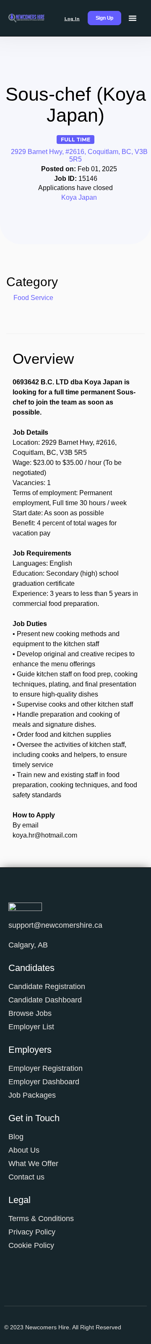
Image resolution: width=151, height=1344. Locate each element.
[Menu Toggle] (132, 18)
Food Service (33, 297)
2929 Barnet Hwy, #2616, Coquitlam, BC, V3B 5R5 (79, 155)
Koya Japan (79, 197)
